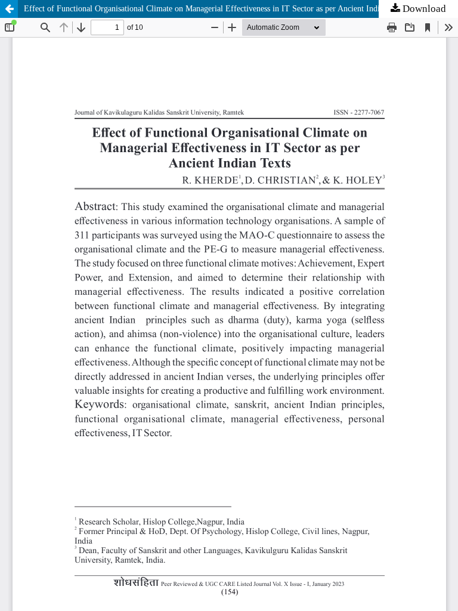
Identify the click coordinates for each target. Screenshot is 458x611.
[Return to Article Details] (9, 9)
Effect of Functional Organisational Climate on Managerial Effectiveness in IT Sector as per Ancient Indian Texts (216, 8)
